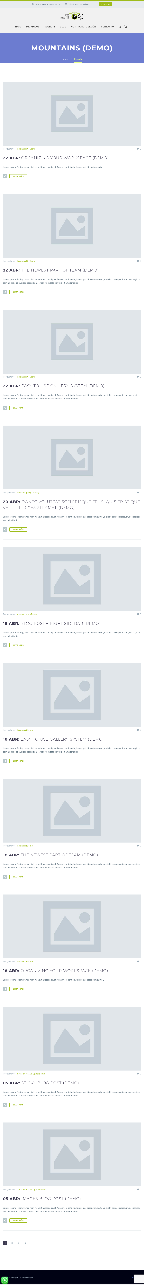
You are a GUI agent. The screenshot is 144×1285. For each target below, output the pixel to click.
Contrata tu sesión (83, 26)
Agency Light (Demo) (27, 614)
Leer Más (18, 176)
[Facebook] (133, 1278)
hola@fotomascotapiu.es (78, 4)
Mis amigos (32, 26)
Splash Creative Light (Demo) (31, 1073)
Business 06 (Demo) (26, 148)
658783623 (105, 4)
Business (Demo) (25, 729)
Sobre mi (49, 26)
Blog (63, 26)
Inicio (18, 26)
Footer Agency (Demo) (28, 492)
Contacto (107, 26)
